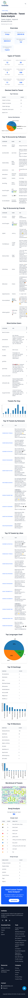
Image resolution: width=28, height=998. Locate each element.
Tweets (3, 930)
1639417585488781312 (7, 591)
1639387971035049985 (7, 506)
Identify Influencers (20, 931)
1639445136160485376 (7, 598)
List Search (18, 948)
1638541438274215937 (7, 470)
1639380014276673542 (7, 451)
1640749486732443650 (7, 482)
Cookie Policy (18, 979)
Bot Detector (18, 938)
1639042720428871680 (7, 495)
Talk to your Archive (20, 936)
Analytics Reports (19, 942)
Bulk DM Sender (19, 957)
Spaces (3, 934)
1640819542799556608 (7, 516)
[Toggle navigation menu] (25, 3)
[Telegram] (24, 988)
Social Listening (19, 961)
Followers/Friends (5, 928)
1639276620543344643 (7, 525)
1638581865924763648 (7, 443)
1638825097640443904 (7, 625)
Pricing (17, 968)
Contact (17, 972)
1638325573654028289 (7, 460)
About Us (17, 970)
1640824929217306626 (7, 433)
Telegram (5, 988)
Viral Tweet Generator (20, 940)
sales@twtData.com (8, 986)
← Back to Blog (4, 10)
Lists (2, 932)
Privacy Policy (18, 977)
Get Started (14, 900)
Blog (2, 968)
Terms (16, 974)
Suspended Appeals (20, 951)
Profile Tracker (19, 959)
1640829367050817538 (7, 618)
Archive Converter (19, 934)
